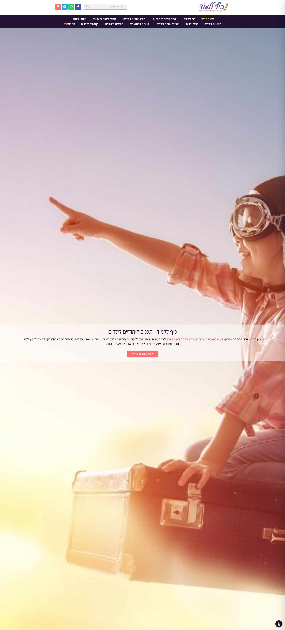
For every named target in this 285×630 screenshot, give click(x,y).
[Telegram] (65, 7)
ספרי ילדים (192, 24)
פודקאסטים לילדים (134, 19)
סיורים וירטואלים (139, 24)
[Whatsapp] (71, 7)
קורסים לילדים (89, 24)
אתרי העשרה (196, 339)
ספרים (184, 339)
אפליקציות (226, 339)
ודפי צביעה (173, 339)
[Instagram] (58, 7)
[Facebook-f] (78, 7)
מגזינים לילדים (212, 24)
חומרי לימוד (80, 19)
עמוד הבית (207, 19)
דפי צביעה (189, 19)
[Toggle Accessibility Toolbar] (279, 624)
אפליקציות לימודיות (164, 19)
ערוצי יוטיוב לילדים (167, 24)
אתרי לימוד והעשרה (104, 19)
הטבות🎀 (69, 24)
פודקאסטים (212, 339)
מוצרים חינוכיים (114, 24)
